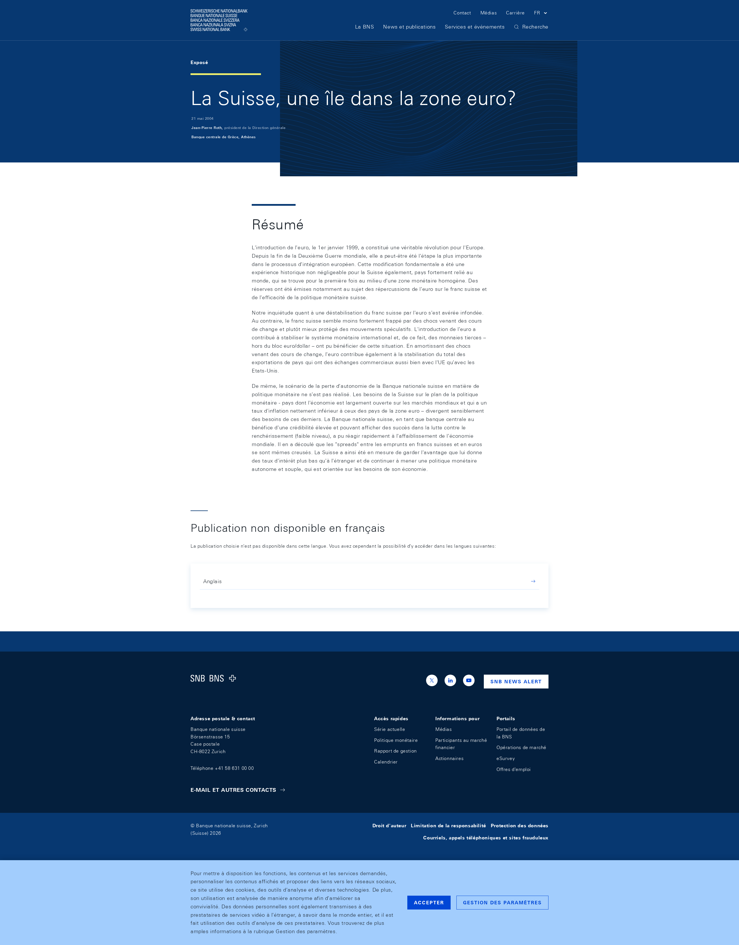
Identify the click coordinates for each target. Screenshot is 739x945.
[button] (541, 13)
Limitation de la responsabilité (448, 825)
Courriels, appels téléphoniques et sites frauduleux (485, 838)
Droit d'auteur (389, 825)
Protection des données (519, 825)
